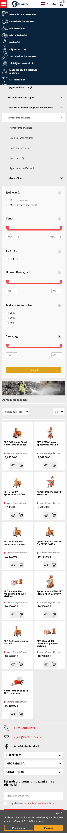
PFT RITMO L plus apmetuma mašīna (47, 443)
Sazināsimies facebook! (27, 746)
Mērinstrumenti (18, 28)
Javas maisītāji (17, 158)
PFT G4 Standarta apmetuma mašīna (14, 542)
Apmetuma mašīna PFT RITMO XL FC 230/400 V (50, 592)
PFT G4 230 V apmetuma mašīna (14, 493)
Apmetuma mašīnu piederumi (25, 168)
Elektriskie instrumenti (22, 21)
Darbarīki (14, 42)
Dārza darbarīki (18, 35)
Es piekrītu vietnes (31, 803)
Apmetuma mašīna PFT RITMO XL (50, 493)
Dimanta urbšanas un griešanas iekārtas (31, 107)
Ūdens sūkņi (15, 178)
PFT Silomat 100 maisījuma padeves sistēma (15, 594)
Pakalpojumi (15, 772)
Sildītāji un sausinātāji (21, 63)
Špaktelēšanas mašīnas (21, 137)
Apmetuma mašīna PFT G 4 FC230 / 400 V (50, 542)
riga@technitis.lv (27, 737)
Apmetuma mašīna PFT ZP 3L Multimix (17, 692)
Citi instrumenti (18, 79)
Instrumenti (3, 4)
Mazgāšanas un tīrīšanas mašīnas (23, 71)
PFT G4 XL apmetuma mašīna (16, 642)
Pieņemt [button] (48, 828)
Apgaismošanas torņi (20, 87)
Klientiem (13, 755)
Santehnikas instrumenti (23, 56)
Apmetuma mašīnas (19, 117)
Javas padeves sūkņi (20, 147)
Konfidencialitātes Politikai (41, 803)
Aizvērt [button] (59, 813)
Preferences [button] (18, 828)
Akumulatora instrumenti (23, 14)
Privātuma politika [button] (36, 821)
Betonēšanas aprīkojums (22, 97)
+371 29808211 (24, 728)
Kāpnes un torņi (18, 49)
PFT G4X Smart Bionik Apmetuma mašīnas (16, 443)
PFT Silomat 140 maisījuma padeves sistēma (48, 643)
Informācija (14, 763)
